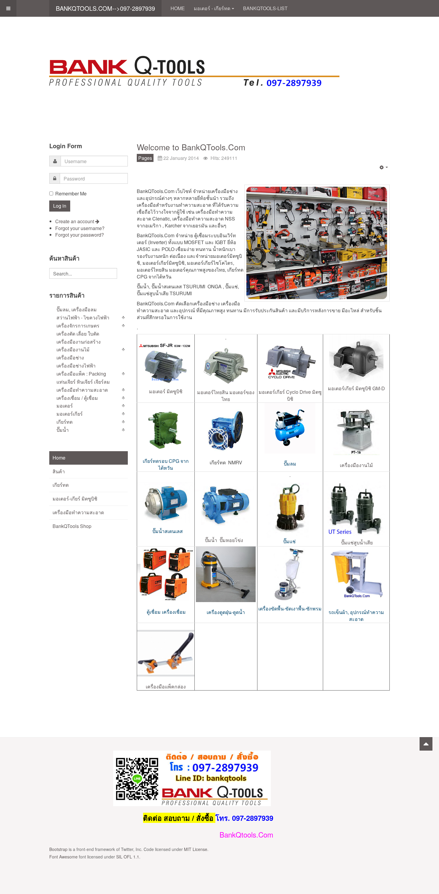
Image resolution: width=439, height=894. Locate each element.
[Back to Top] (426, 744)
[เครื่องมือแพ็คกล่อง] (166, 653)
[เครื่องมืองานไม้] (356, 429)
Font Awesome (63, 857)
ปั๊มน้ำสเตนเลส (167, 531)
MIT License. (196, 849)
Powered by (362, 758)
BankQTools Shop (72, 526)
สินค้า (59, 471)
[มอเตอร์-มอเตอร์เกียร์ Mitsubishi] (166, 363)
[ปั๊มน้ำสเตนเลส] (166, 503)
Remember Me (71, 193)
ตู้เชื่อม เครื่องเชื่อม (166, 611)
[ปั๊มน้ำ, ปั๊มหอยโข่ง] (226, 505)
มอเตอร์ (64, 405)
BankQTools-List (265, 8)
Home (178, 8)
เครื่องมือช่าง (70, 357)
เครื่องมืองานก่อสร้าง (78, 341)
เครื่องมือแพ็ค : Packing (81, 373)
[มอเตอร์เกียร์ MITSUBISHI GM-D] (356, 359)
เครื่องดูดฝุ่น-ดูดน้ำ (226, 612)
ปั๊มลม (290, 463)
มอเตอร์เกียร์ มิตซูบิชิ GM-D (356, 388)
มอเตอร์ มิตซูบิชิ (165, 391)
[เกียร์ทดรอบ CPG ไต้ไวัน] (166, 430)
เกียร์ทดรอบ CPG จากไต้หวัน (166, 464)
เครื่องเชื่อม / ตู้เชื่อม (77, 397)
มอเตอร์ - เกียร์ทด (212, 8)
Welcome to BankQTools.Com (191, 147)
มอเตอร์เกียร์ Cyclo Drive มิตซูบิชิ (290, 395)
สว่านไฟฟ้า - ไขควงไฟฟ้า (82, 317)
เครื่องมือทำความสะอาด (82, 389)
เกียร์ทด (64, 421)
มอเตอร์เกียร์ (69, 413)
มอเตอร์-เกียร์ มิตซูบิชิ (75, 498)
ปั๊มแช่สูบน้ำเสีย (357, 542)
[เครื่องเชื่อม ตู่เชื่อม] (166, 574)
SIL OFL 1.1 (127, 857)
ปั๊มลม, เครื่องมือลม (76, 309)
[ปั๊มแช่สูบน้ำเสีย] (356, 506)
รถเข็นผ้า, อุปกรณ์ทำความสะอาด (356, 615)
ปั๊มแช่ (290, 541)
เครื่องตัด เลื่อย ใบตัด (77, 333)
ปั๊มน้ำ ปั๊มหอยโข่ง (224, 540)
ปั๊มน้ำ (62, 429)
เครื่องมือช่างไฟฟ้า (76, 365)
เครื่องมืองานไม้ (356, 465)
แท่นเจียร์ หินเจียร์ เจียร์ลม (83, 381)
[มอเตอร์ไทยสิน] (226, 365)
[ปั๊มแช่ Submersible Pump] (290, 508)
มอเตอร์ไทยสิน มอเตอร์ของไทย (225, 395)
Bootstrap (58, 849)
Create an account (75, 221)
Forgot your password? (79, 234)
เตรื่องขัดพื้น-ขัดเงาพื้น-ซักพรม (290, 608)
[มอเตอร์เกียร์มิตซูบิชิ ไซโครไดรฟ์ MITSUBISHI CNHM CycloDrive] (290, 361)
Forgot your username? (80, 228)
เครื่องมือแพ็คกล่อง (166, 686)
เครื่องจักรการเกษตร (77, 325)
